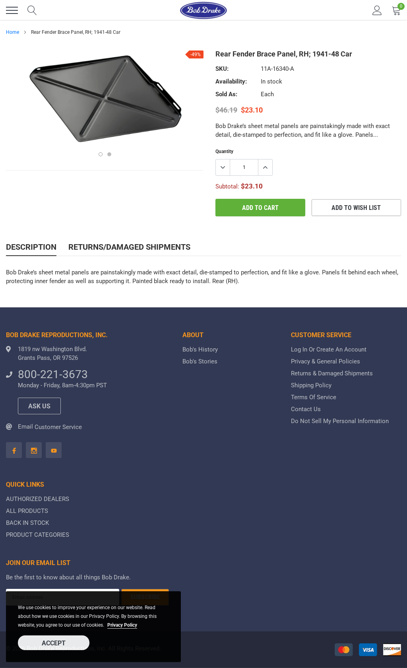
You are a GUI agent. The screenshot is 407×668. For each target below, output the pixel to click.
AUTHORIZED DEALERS (37, 499)
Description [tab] (31, 247)
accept (54, 643)
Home (12, 32)
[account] (377, 10)
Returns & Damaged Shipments (332, 373)
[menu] (12, 10)
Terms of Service (313, 397)
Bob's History (200, 349)
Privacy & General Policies (325, 361)
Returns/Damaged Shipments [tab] (129, 247)
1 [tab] (101, 154)
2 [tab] (109, 154)
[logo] (203, 10)
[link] (14, 450)
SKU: (222, 68)
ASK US (39, 406)
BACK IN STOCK (27, 522)
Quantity (224, 151)
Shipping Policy (311, 385)
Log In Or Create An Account (328, 349)
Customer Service (58, 427)
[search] (32, 10)
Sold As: (226, 94)
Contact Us (306, 409)
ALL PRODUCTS (27, 511)
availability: (231, 81)
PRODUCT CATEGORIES (37, 534)
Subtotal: (227, 186)
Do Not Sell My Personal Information (340, 421)
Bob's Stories (199, 361)
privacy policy (122, 625)
